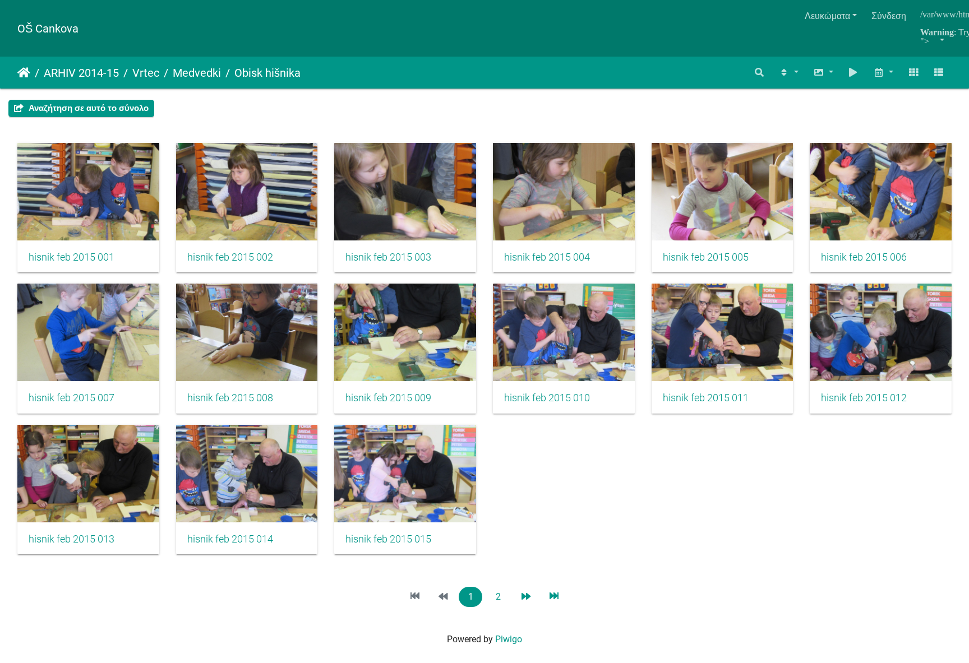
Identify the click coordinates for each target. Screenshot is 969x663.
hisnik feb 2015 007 (71, 398)
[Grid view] (913, 72)
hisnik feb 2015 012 (864, 398)
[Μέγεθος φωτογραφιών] (823, 72)
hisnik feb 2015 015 (388, 539)
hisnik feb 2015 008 (230, 398)
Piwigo (508, 639)
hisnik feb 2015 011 (706, 398)
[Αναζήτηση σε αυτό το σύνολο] (760, 72)
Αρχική (23, 72)
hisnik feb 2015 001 (71, 257)
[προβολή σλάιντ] (853, 72)
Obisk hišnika (267, 73)
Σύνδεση (888, 16)
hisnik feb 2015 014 (230, 539)
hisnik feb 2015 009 (388, 398)
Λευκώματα (827, 16)
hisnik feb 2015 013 (71, 539)
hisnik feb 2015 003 (388, 257)
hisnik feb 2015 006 (864, 257)
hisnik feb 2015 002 (230, 257)
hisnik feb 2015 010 (547, 398)
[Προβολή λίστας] (939, 72)
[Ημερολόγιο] (883, 72)
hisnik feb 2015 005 (706, 257)
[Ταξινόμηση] (788, 72)
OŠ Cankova (48, 28)
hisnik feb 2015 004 (547, 257)
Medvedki (197, 73)
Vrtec (145, 73)
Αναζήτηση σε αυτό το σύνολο (87, 108)
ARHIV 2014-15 (81, 73)
